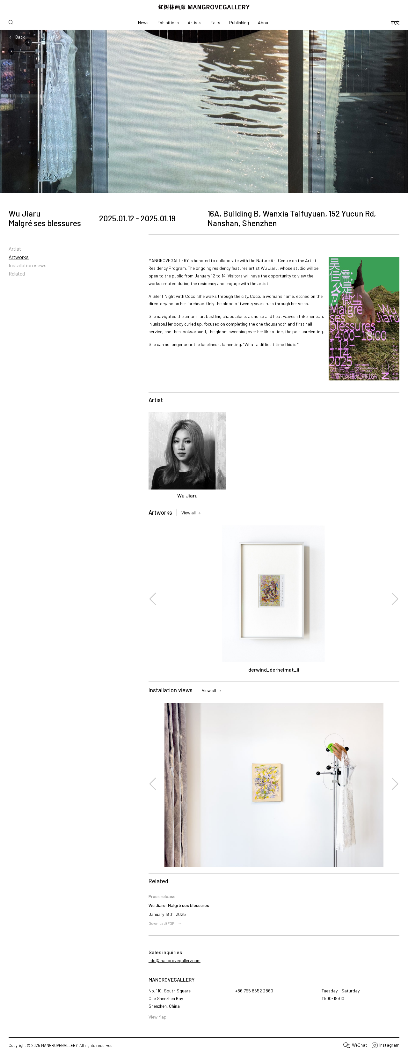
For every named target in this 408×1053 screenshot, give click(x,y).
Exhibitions (168, 22)
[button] (153, 599)
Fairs (215, 22)
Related (17, 273)
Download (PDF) (162, 923)
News (143, 22)
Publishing (239, 22)
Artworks (19, 257)
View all (188, 513)
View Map (157, 1017)
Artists (194, 22)
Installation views (28, 265)
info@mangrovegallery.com (174, 960)
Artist (15, 249)
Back (20, 37)
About (264, 22)
